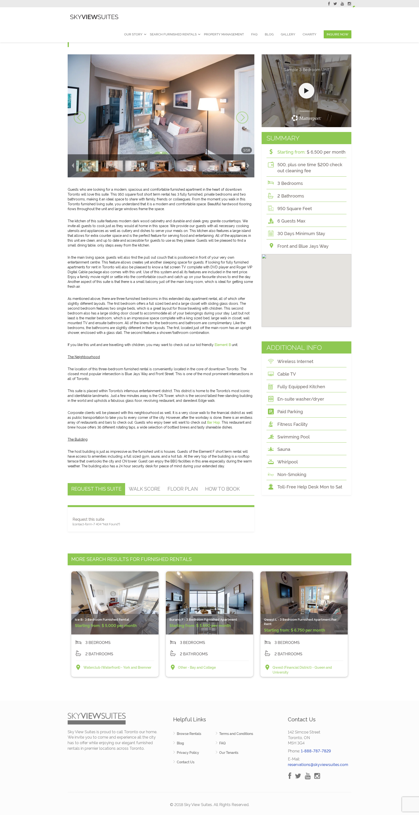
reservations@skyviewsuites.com (318, 764)
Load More (209, 689)
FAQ (254, 34)
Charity (309, 34)
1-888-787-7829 (316, 751)
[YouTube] (342, 4)
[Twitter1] (335, 4)
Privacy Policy (188, 753)
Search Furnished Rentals (173, 34)
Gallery (288, 34)
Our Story (133, 34)
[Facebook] (329, 4)
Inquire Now (337, 34)
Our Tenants (228, 753)
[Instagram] (349, 4)
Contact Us (185, 762)
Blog (269, 34)
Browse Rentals (189, 734)
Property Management (224, 34)
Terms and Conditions (236, 734)
